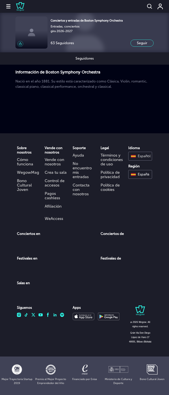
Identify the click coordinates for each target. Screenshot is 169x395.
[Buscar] (149, 6)
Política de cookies (110, 187)
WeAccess (54, 218)
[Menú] (8, 6)
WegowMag (28, 172)
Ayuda (78, 155)
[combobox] (140, 156)
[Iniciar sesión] (160, 6)
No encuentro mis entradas (82, 170)
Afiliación (53, 206)
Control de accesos (54, 183)
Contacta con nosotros (81, 189)
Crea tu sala (56, 172)
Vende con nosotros (54, 161)
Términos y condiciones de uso (112, 159)
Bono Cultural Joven (24, 185)
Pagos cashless (52, 195)
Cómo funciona (25, 161)
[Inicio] (18, 6)
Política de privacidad (110, 174)
